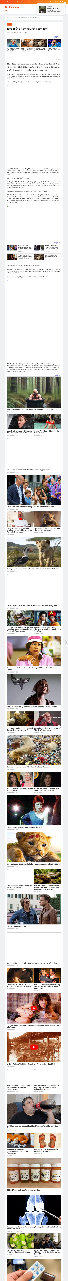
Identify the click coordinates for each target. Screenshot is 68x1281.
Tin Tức (9, 24)
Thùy (9, 33)
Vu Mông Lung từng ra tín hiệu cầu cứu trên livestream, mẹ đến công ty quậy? (26, 1)
